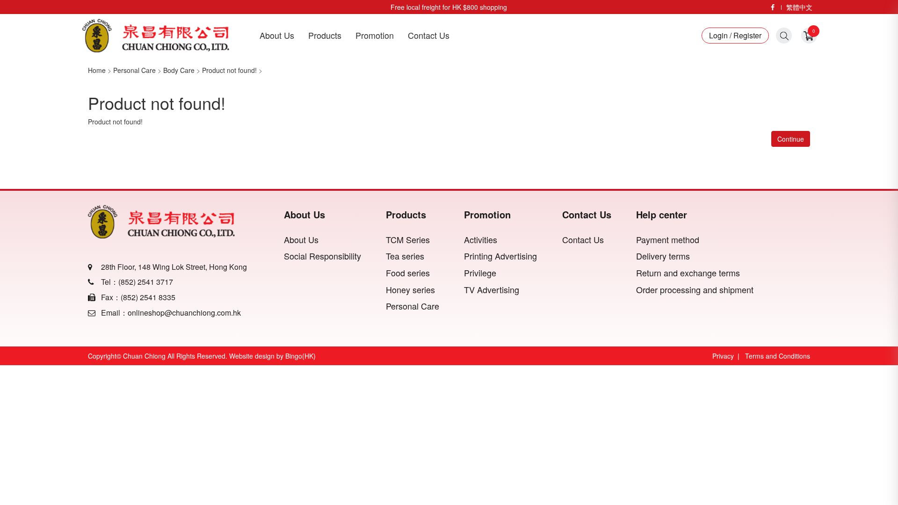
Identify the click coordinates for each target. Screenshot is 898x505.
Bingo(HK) (300, 356)
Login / (720, 35)
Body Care (179, 70)
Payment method (667, 239)
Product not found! (229, 70)
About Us (277, 35)
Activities (480, 239)
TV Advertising (491, 290)
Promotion (374, 35)
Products (324, 35)
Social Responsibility (322, 256)
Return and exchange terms (688, 273)
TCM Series (408, 239)
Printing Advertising (500, 256)
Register (746, 35)
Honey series (410, 290)
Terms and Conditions (777, 356)
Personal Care (134, 70)
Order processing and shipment (694, 290)
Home (97, 70)
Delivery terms (663, 256)
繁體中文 (799, 7)
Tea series (405, 256)
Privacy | (727, 356)
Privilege (480, 273)
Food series (408, 273)
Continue (790, 139)
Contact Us (428, 35)
